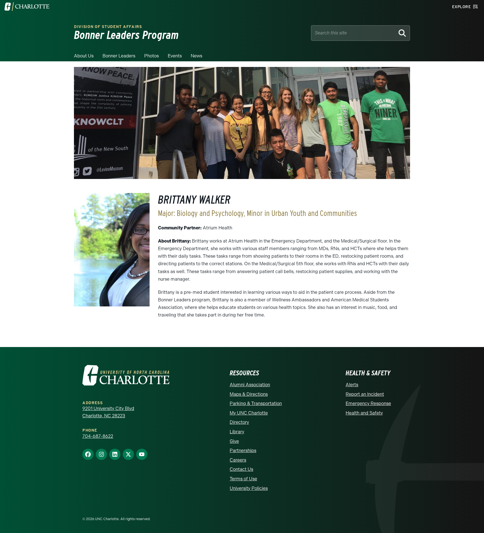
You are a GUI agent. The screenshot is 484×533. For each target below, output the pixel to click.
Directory (239, 422)
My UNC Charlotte (249, 413)
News (196, 56)
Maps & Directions (249, 394)
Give (234, 441)
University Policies (249, 488)
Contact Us (241, 469)
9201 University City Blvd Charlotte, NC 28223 (108, 412)
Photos (151, 56)
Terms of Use (243, 478)
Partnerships (243, 450)
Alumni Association (250, 384)
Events (175, 56)
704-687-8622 (97, 436)
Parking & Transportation (256, 403)
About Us (84, 56)
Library (237, 431)
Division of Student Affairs (108, 27)
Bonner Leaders (119, 56)
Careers (238, 460)
